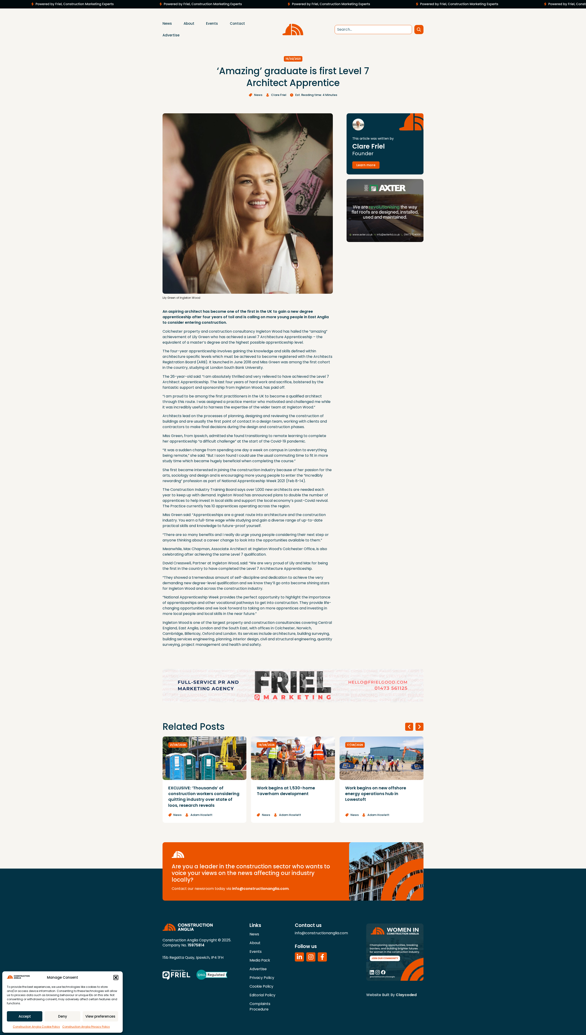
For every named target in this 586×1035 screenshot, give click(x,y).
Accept (25, 1016)
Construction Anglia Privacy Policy (86, 1027)
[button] (116, 977)
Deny (62, 1016)
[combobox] (373, 29)
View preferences (100, 1016)
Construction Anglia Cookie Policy (36, 1027)
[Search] (418, 29)
